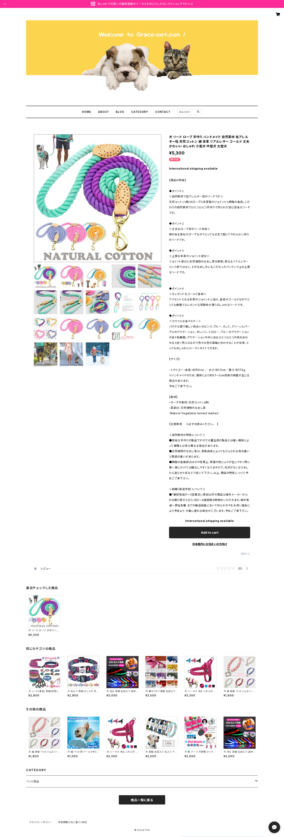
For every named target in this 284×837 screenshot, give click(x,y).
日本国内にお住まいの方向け (209, 544)
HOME (86, 111)
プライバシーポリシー (40, 822)
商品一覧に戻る (142, 800)
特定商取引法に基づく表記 (72, 822)
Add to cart (210, 532)
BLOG (120, 111)
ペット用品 (32, 781)
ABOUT (103, 111)
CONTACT (162, 111)
